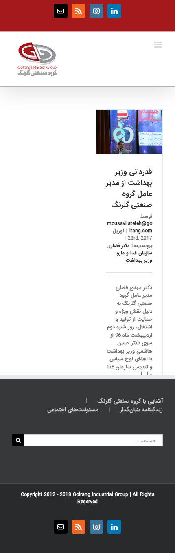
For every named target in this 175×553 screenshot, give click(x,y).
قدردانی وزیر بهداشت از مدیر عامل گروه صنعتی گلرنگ (129, 188)
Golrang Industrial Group (100, 494)
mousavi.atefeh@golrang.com (129, 227)
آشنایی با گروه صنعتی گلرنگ (130, 401)
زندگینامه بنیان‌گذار (141, 409)
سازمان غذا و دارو (134, 253)
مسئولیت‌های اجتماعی (72, 409)
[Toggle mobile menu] (158, 44)
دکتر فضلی (119, 245)
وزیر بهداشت (139, 260)
